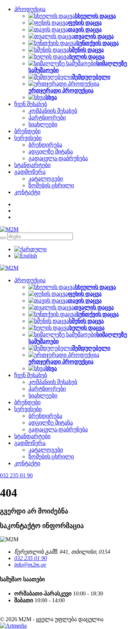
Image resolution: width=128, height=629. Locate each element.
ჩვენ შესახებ (30, 104)
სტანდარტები (32, 165)
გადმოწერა (30, 172)
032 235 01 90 (30, 558)
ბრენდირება (45, 145)
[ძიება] (3, 238)
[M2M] (9, 229)
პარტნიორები (47, 118)
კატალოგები (45, 179)
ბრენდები (27, 131)
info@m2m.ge (30, 565)
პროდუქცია (30, 9)
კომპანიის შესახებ (52, 111)
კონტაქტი (27, 192)
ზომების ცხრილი (51, 185)
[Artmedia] (13, 626)
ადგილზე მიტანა (50, 151)
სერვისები (28, 138)
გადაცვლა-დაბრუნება (58, 158)
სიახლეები (42, 124)
